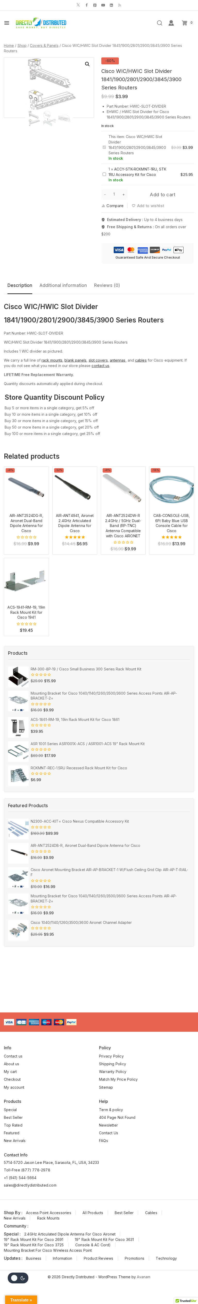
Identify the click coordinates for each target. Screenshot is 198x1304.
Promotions (134, 1258)
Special (10, 1109)
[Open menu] (7, 23)
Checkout (12, 1079)
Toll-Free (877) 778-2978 (27, 1170)
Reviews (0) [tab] (107, 285)
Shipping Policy (112, 1064)
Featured (12, 1133)
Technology (166, 1258)
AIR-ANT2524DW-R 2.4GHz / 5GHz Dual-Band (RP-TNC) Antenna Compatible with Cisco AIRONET (123, 525)
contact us (100, 365)
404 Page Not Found (117, 1117)
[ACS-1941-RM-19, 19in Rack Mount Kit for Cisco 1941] (26, 580)
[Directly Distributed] (40, 23)
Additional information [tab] (63, 285)
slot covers (98, 360)
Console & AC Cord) (93, 1245)
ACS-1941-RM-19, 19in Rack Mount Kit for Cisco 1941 (26, 612)
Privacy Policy (111, 1056)
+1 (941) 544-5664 (20, 1177)
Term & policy (111, 1109)
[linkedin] (111, 5)
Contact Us (108, 1133)
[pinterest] (94, 5)
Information (62, 1258)
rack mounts (52, 360)
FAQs (103, 1140)
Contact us (13, 1056)
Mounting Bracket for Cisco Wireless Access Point (48, 1250)
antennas (118, 360)
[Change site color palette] (18, 1278)
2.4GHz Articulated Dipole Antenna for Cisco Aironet (70, 1234)
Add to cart (162, 194)
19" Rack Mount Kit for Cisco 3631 (104, 1239)
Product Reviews (98, 1258)
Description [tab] (19, 285)
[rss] (119, 5)
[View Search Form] (159, 23)
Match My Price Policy (118, 1079)
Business (34, 1258)
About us (11, 1064)
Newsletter (108, 1125)
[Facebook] (86, 5)
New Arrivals (15, 1140)
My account (14, 1087)
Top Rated (13, 1125)
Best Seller (13, 1117)
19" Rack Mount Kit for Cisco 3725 (34, 1245)
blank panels (75, 360)
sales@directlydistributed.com (30, 1185)
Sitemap (106, 1087)
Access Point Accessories (48, 1213)
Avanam (143, 1277)
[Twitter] (78, 5)
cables (141, 360)
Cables (151, 1213)
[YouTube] (103, 5)
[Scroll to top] (186, 1289)
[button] (87, 64)
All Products (92, 1213)
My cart (10, 1071)
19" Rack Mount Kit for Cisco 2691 (33, 1239)
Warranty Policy (112, 1071)
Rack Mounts (48, 1218)
